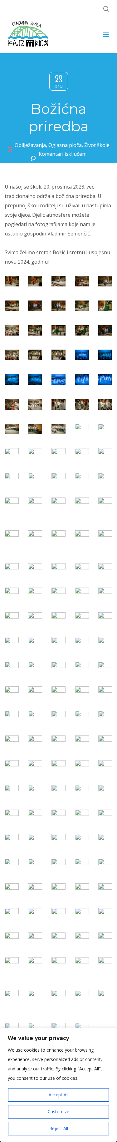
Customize (58, 1111)
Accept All (58, 1095)
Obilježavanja (30, 145)
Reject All (58, 1128)
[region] (58, 1085)
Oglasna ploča (65, 145)
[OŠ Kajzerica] (29, 34)
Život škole (97, 145)
